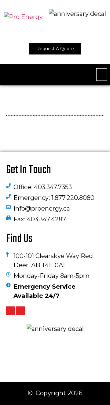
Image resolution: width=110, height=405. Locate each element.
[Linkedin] (10, 310)
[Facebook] (20, 310)
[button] (101, 74)
